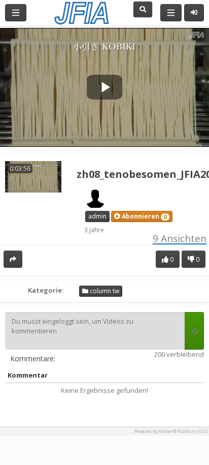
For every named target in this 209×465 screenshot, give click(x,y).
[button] (141, 216)
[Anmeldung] (194, 12)
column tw (103, 291)
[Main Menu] (15, 12)
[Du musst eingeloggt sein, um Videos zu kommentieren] (194, 331)
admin (97, 216)
